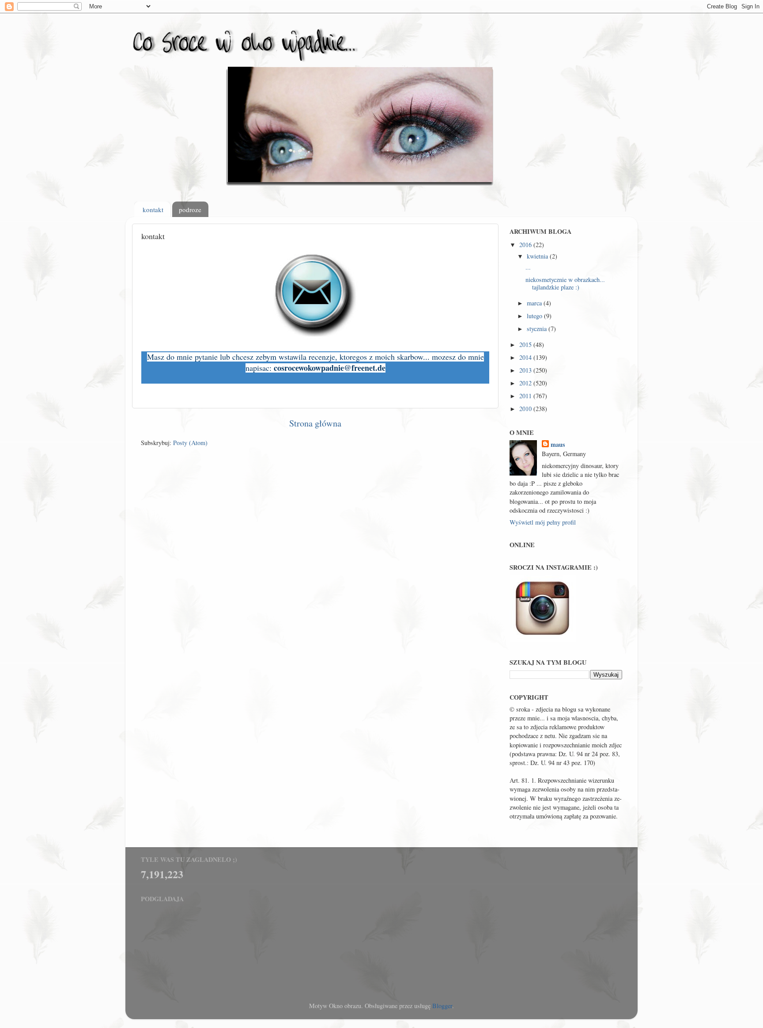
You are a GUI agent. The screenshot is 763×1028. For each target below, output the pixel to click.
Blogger (442, 1005)
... (528, 267)
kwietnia (538, 256)
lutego (535, 316)
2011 (526, 396)
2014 (526, 357)
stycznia (537, 328)
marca (535, 303)
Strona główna (315, 423)
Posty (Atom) (190, 442)
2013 (526, 370)
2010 (526, 408)
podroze (190, 209)
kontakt (153, 209)
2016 (526, 244)
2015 (526, 344)
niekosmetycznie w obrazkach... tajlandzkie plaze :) (565, 283)
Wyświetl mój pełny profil (543, 522)
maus (558, 444)
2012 (526, 383)
